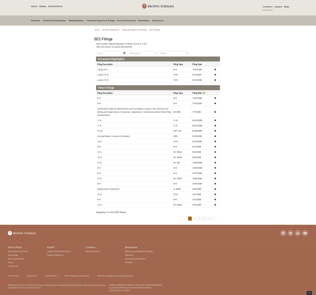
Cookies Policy (51, 276)
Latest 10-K (103, 80)
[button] (215, 69)
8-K (99, 98)
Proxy (100, 130)
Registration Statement (108, 189)
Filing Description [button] (105, 93)
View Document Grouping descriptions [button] (114, 46)
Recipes (128, 262)
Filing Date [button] (197, 93)
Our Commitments (16, 258)
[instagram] (283, 233)
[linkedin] (297, 233)
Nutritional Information (135, 258)
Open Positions (92, 251)
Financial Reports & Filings (134, 29)
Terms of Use (13, 276)
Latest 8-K (102, 69)
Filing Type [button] (178, 93)
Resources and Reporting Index (139, 251)
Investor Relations (110, 29)
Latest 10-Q (103, 74)
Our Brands (13, 255)
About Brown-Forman (18, 251)
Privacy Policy (32, 276)
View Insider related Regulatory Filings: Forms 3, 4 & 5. (122, 43)
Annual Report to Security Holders (113, 136)
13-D (99, 152)
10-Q (99, 194)
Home (97, 29)
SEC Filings (154, 29)
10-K (99, 141)
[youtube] (305, 233)
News (10, 262)
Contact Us (13, 266)
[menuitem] (42, 6)
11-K (99, 120)
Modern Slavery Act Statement (77, 276)
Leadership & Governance (58, 251)
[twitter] (290, 233)
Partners (129, 255)
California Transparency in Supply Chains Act (115, 276)
